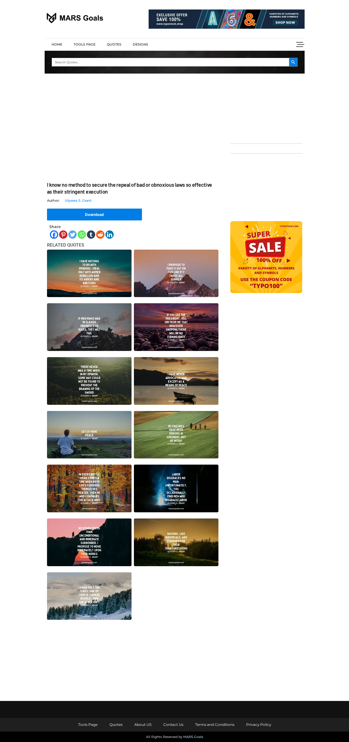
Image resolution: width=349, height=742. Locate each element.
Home (57, 44)
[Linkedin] (109, 234)
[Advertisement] (266, 108)
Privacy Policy (258, 724)
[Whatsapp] (82, 234)
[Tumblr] (91, 234)
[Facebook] (54, 234)
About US (142, 724)
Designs (140, 44)
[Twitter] (72, 234)
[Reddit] (100, 234)
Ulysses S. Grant (78, 200)
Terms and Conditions (214, 724)
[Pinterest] (63, 234)
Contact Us (173, 724)
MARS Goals (193, 737)
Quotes (114, 44)
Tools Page (84, 44)
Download (94, 214)
